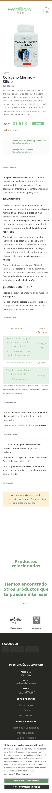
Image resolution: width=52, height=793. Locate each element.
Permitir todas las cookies (26, 781)
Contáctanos (26, 705)
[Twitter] (13, 649)
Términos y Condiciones (26, 727)
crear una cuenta (26, 503)
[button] (23, 604)
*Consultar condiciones (22, 143)
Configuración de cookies (26, 787)
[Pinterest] (28, 649)
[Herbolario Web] (19, 10)
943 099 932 (26, 675)
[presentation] (44, 570)
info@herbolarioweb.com (26, 683)
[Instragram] (20, 649)
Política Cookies (26, 732)
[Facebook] (5, 649)
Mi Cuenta (26, 710)
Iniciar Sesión (26, 715)
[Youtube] (35, 649)
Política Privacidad (26, 737)
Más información (23, 774)
